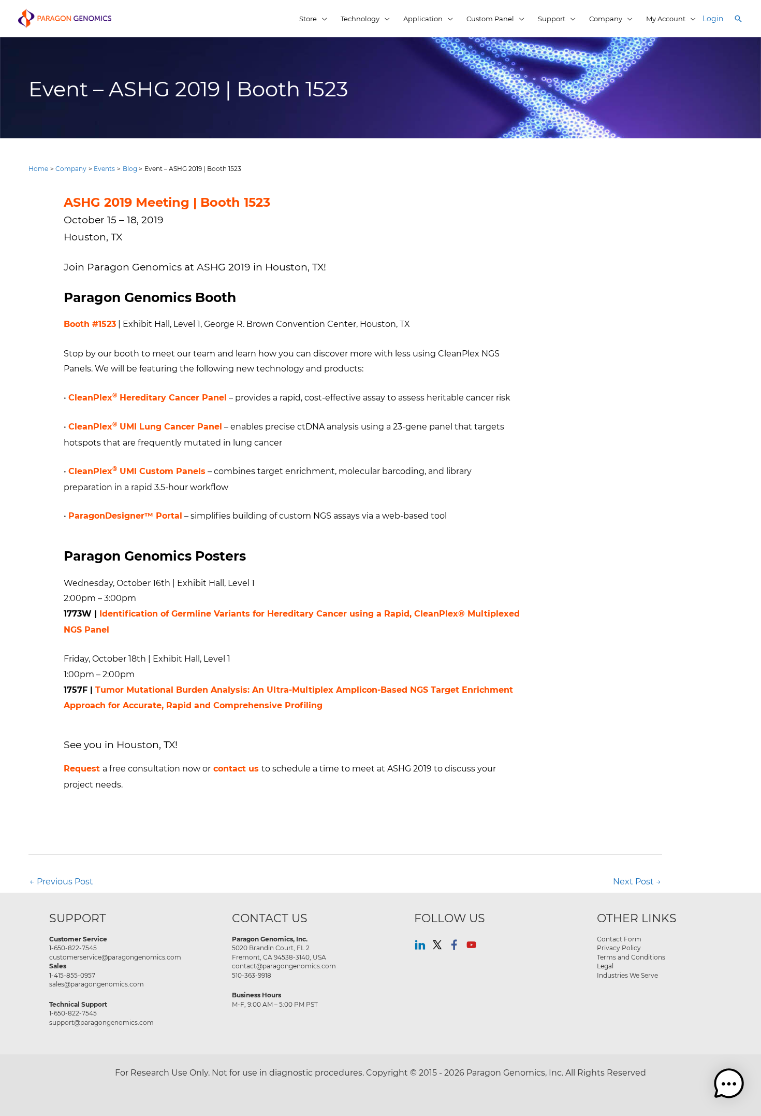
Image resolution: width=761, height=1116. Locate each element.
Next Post (637, 881)
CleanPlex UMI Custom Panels (137, 471)
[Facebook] (454, 945)
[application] (322, 19)
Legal (605, 966)
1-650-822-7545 (73, 947)
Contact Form (619, 939)
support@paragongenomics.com (101, 1022)
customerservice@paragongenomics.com (115, 957)
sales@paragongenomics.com (96, 984)
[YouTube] (471, 945)
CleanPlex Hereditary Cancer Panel (147, 398)
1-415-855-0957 (72, 975)
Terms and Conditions (631, 957)
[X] (437, 945)
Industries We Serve (627, 975)
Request (82, 769)
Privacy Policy (619, 947)
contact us (236, 769)
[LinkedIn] (420, 945)
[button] (738, 18)
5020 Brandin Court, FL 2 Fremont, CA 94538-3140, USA (279, 952)
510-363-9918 (251, 975)
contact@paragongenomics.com (284, 966)
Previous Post (61, 881)
